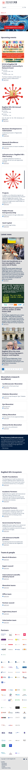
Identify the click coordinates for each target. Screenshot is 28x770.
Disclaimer (4, 763)
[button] (13, 30)
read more (5, 80)
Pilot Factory (5, 448)
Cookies (3, 761)
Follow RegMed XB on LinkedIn (14, 27)
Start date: (5, 70)
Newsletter (4, 764)
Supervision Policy (6, 768)
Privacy (3, 766)
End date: (5, 73)
